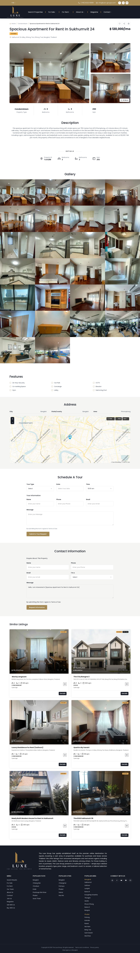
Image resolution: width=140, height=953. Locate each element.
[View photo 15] (87, 271)
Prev (119, 419)
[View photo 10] (52, 245)
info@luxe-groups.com (107, 3)
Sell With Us (11, 905)
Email (88, 499)
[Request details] (65, 684)
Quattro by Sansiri (81, 747)
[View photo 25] (17, 350)
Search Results (12, 880)
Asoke (87, 901)
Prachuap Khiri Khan (39, 892)
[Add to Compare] (65, 670)
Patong (87, 917)
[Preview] (58, 670)
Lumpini (87, 888)
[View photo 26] (52, 350)
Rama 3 (87, 907)
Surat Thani (37, 899)
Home (14, 24)
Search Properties (35, 12)
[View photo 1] (17, 192)
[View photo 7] (87, 219)
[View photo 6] (52, 219)
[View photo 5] (17, 219)
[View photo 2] (52, 192)
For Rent (65, 12)
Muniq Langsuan (19, 676)
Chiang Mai (36, 883)
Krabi (34, 889)
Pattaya (61, 886)
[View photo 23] (87, 324)
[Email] (130, 880)
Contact (107, 12)
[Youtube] (127, 2)
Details (62, 693)
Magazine (94, 12)
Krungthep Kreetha (91, 895)
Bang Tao (88, 930)
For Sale (51, 12)
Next (124, 419)
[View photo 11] (87, 245)
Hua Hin (61, 895)
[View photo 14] (52, 271)
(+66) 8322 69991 (87, 3)
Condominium (22, 24)
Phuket (35, 895)
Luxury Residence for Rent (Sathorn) (28, 747)
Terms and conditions (82, 947)
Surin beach (89, 933)
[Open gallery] (49, 73)
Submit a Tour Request (38, 534)
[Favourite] (61, 670)
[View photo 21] (17, 324)
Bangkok (36, 880)
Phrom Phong (89, 904)
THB (13, 3)
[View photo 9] (17, 245)
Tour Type (30, 484)
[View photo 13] (17, 271)
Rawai (87, 923)
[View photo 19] (87, 297)
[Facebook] (119, 2)
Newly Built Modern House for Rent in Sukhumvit (32, 818)
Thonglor (88, 898)
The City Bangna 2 (81, 676)
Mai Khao (88, 936)
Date (58, 484)
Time (88, 484)
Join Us (9, 899)
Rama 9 (87, 892)
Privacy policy (94, 947)
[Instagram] (123, 2)
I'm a (73, 573)
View (110, 419)
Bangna (87, 910)
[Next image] (66, 651)
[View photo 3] (87, 192)
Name (29, 499)
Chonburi (36, 886)
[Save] (119, 23)
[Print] (128, 23)
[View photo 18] (52, 297)
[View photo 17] (17, 297)
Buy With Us (11, 908)
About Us (79, 12)
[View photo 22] (52, 324)
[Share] (124, 23)
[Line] (126, 880)
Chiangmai (62, 883)
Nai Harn (87, 927)
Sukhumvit (88, 882)
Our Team (10, 889)
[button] (70, 437)
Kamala (87, 920)
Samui (61, 892)
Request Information (37, 607)
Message (30, 510)
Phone (58, 499)
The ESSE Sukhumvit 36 (83, 818)
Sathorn (87, 885)
